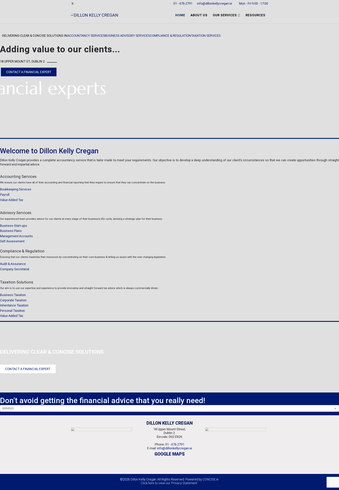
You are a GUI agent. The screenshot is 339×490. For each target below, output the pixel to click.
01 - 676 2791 (182, 3)
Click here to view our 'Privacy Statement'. (169, 483)
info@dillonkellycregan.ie (214, 3)
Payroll (4, 194)
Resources (255, 15)
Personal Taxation (12, 310)
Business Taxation (13, 295)
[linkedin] (77, 3)
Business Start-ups (13, 226)
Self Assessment (12, 241)
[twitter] (72, 3)
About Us (199, 15)
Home (180, 15)
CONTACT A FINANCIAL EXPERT (28, 72)
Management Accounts (16, 236)
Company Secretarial (14, 269)
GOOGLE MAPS (169, 454)
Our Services (225, 15)
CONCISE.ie (211, 479)
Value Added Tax (11, 200)
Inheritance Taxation (14, 305)
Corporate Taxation (13, 300)
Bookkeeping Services (15, 189)
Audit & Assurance (13, 264)
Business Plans (11, 231)
